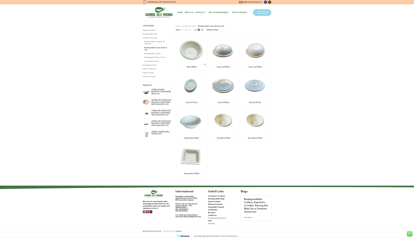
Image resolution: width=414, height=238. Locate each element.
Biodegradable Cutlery (152, 53)
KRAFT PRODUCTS (149, 69)
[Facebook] (144, 211)
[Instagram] (150, 211)
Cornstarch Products (150, 38)
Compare (204, 40)
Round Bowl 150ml (255, 138)
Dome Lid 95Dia (255, 67)
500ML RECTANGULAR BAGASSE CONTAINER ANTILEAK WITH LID (161, 123)
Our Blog (211, 223)
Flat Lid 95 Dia (255, 102)
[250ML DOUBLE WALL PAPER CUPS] (146, 134)
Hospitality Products (150, 65)
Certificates (212, 210)
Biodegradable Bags (150, 34)
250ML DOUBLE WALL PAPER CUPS (160, 133)
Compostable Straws (151, 61)
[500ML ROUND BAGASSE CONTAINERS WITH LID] (146, 92)
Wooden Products (149, 76)
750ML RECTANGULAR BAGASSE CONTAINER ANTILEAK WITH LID (161, 113)
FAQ (209, 221)
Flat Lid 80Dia (223, 102)
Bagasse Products (149, 30)
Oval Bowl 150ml (223, 138)
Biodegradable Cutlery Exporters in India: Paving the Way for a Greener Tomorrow (256, 205)
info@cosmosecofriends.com (252, 2)
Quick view (204, 44)
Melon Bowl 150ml (191, 138)
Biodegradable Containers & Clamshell (154, 43)
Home (178, 26)
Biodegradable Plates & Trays (155, 57)
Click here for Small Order (262, 12)
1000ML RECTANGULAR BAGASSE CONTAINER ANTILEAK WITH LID (161, 102)
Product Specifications (217, 218)
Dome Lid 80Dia (223, 67)
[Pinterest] (147, 211)
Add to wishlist (204, 49)
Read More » (248, 217)
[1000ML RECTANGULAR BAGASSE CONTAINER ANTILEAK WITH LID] (146, 102)
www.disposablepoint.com (190, 217)
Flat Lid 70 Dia (192, 102)
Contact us (212, 215)
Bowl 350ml (192, 67)
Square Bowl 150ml (191, 174)
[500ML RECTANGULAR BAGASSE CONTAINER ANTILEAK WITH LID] (146, 124)
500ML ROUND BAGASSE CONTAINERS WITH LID (161, 92)
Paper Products (148, 73)
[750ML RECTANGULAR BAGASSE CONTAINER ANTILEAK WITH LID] (146, 113)
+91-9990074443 (152, 2)
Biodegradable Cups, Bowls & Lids (155, 49)
